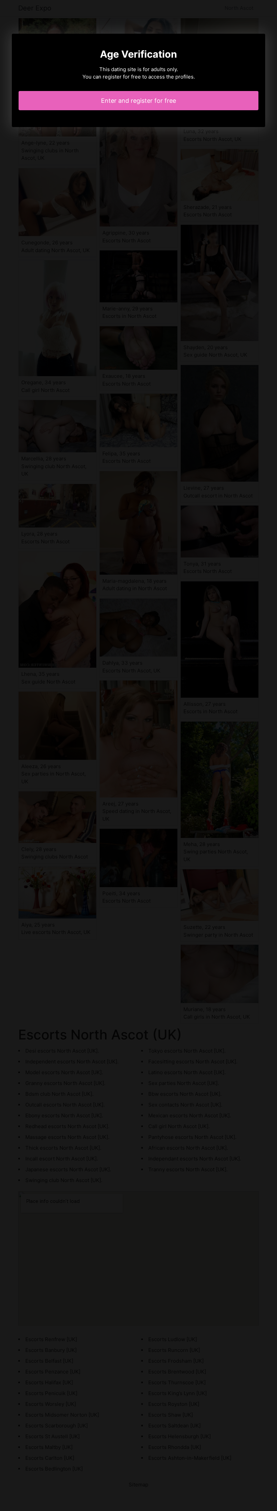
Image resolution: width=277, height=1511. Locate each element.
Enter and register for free (138, 100)
